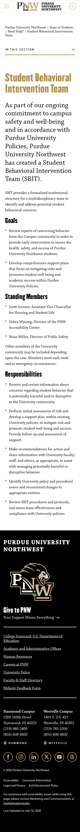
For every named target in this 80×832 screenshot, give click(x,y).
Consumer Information (36, 780)
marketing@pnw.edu (16, 803)
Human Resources (17, 656)
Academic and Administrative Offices (32, 648)
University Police (16, 672)
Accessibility (11, 780)
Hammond (18, 743)
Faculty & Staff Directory (22, 680)
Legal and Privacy (14, 785)
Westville (58, 743)
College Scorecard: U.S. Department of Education (33, 638)
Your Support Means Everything (28, 617)
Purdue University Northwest (36, 546)
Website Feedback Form (22, 688)
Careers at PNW (15, 664)
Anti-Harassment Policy (43, 785)
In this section (20, 49)
